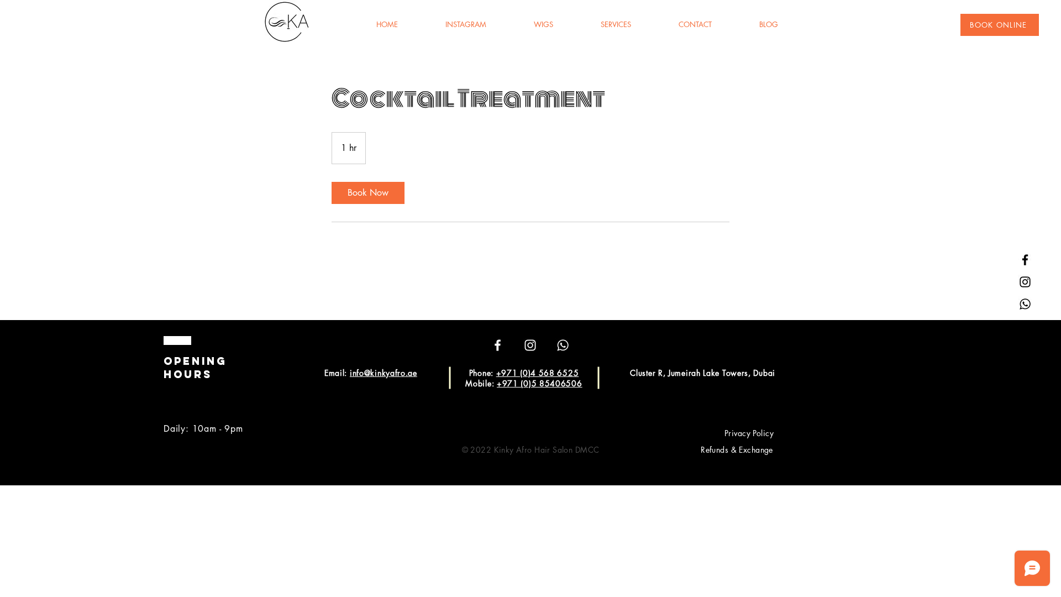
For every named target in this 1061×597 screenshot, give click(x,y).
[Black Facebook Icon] (1025, 260)
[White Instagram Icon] (530, 345)
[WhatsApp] (1025, 304)
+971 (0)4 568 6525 (537, 373)
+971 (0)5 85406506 (539, 383)
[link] (368, 193)
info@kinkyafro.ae (383, 373)
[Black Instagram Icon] (1025, 282)
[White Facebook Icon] (497, 345)
